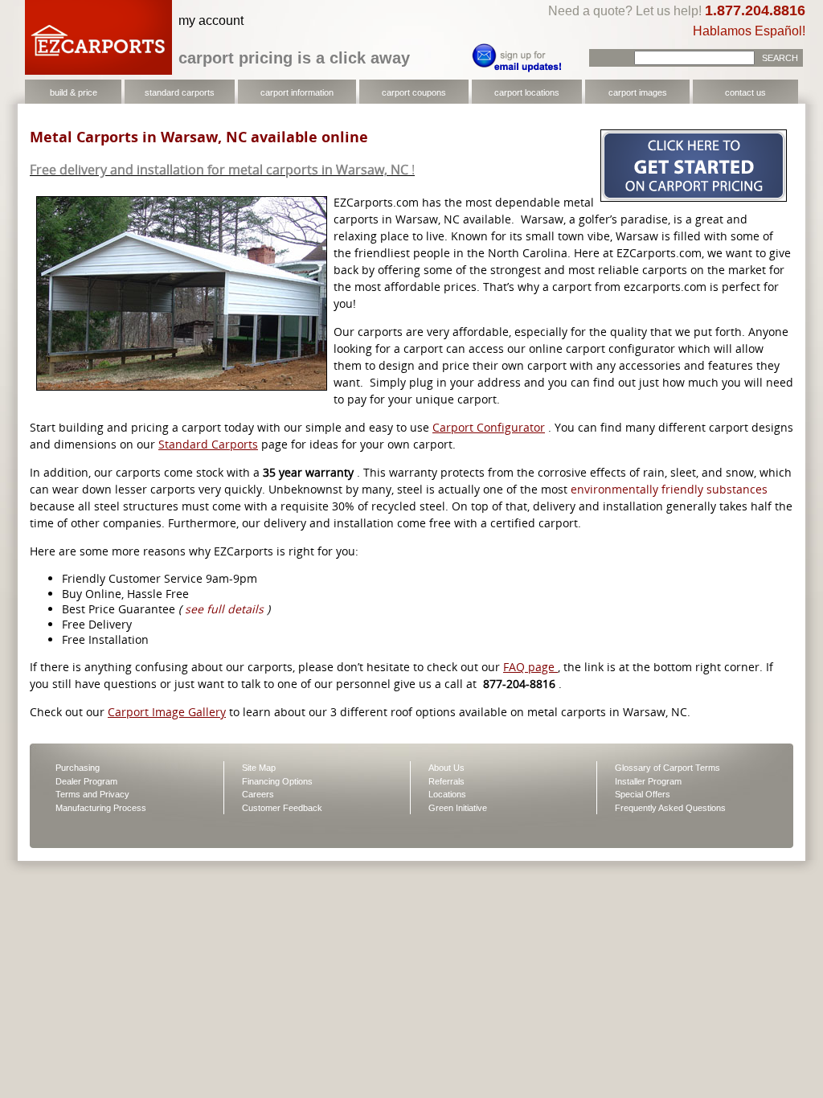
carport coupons (414, 92)
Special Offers (642, 794)
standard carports (180, 92)
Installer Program (648, 781)
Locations (447, 794)
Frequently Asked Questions (670, 808)
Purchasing (77, 767)
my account (211, 20)
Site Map (259, 767)
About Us (446, 767)
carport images (637, 92)
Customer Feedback (282, 808)
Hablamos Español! (749, 31)
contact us (745, 92)
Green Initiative (457, 808)
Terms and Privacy (92, 794)
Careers (258, 794)
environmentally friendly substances (669, 489)
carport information (297, 92)
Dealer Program (86, 781)
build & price (73, 92)
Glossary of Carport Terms (667, 767)
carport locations (526, 92)
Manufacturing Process (100, 808)
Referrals (446, 781)
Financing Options (277, 781)
